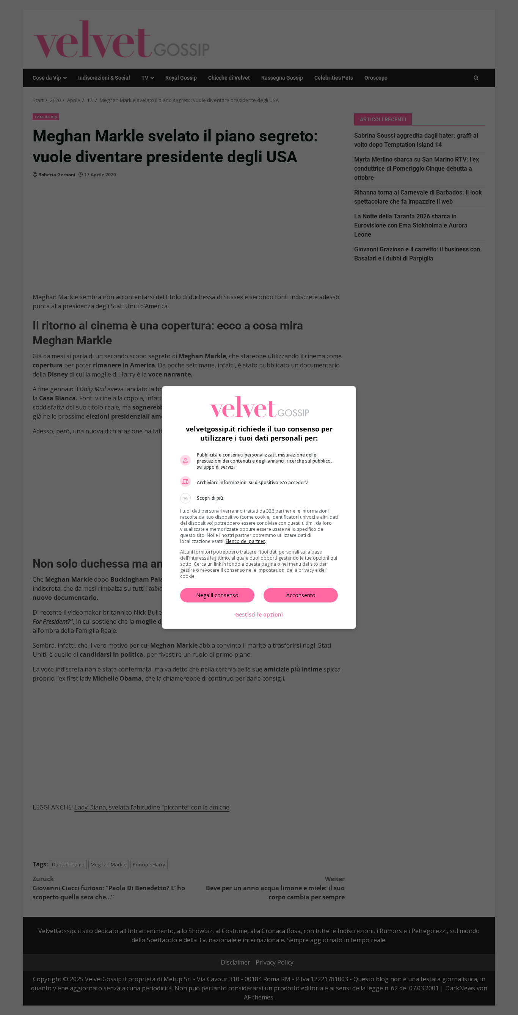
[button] (259, 498)
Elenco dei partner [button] (245, 541)
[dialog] (259, 507)
